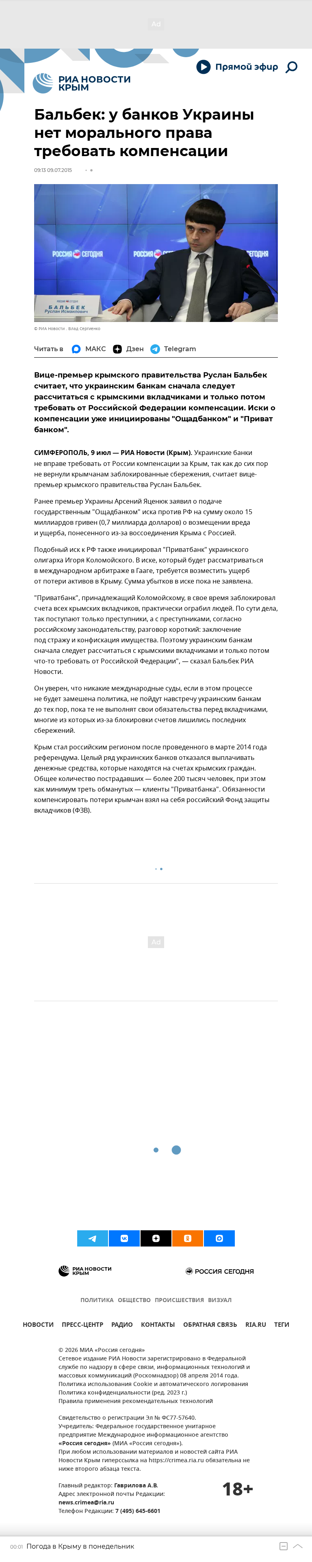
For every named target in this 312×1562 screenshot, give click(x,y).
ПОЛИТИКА (97, 1300)
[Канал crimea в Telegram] (92, 1238)
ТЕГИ (281, 1325)
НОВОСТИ (38, 1325)
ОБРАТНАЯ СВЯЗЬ (210, 1325)
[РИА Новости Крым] (81, 83)
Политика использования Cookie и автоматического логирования (153, 1384)
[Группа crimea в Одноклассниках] (187, 1238)
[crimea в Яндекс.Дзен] (156, 1238)
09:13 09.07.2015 (53, 170)
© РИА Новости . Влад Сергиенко (67, 329)
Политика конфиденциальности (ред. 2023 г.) (122, 1393)
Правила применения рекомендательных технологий (135, 1401)
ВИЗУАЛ (220, 1300)
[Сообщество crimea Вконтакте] (124, 1238)
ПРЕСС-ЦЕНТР (82, 1325)
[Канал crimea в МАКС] (219, 1238)
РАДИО (122, 1325)
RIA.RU (255, 1325)
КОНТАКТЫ (158, 1325)
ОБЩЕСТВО (134, 1300)
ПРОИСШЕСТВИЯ (179, 1300)
